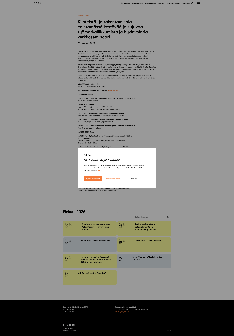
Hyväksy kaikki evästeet (93, 178)
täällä (100, 170)
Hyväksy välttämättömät (113, 178)
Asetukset (134, 178)
